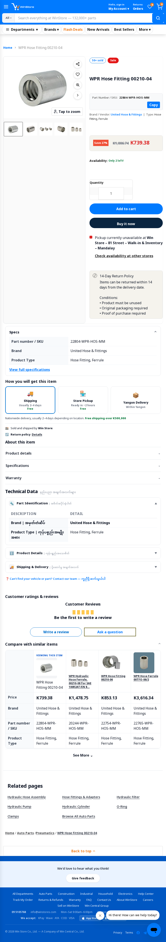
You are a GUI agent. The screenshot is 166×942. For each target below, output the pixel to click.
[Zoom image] (77, 85)
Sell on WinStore (68, 906)
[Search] (158, 18)
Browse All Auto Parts (78, 816)
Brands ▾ (51, 29)
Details (37, 434)
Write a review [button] (56, 632)
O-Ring (122, 806)
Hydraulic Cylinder (76, 806)
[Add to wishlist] (77, 74)
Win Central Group (97, 906)
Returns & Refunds (50, 900)
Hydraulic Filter (128, 797)
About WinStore (127, 900)
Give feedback (83, 878)
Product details (83, 453)
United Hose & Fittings (126, 114)
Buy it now (126, 223)
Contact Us (104, 900)
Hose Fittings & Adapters (81, 797)
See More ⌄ (83, 755)
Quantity (97, 182)
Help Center (146, 894)
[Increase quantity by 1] (128, 191)
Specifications (83, 465)
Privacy (117, 932)
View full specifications (29, 369)
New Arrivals (98, 29)
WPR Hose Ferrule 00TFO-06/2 (146, 678)
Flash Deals (73, 29)
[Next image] (77, 95)
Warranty (83, 478)
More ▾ (145, 29)
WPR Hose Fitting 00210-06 (113, 678)
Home (7, 47)
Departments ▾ (24, 29)
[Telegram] (145, 933)
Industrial (86, 894)
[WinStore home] (58, 6)
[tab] (30, 400)
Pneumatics (45, 833)
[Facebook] (138, 933)
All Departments (23, 894)
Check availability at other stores (124, 255)
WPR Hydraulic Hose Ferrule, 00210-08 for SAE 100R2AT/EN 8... (80, 681)
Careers (148, 900)
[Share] (77, 64)
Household (105, 894)
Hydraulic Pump (19, 806)
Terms (129, 932)
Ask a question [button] (110, 632)
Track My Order (23, 900)
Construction (66, 894)
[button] (13, 129)
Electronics (125, 894)
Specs (14, 332)
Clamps (13, 816)
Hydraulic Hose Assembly (27, 797)
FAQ (89, 900)
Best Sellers (124, 29)
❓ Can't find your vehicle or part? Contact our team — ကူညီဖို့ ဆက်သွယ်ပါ (55, 579)
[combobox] (89, 18)
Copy (153, 104)
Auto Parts (25, 833)
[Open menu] (6, 7)
